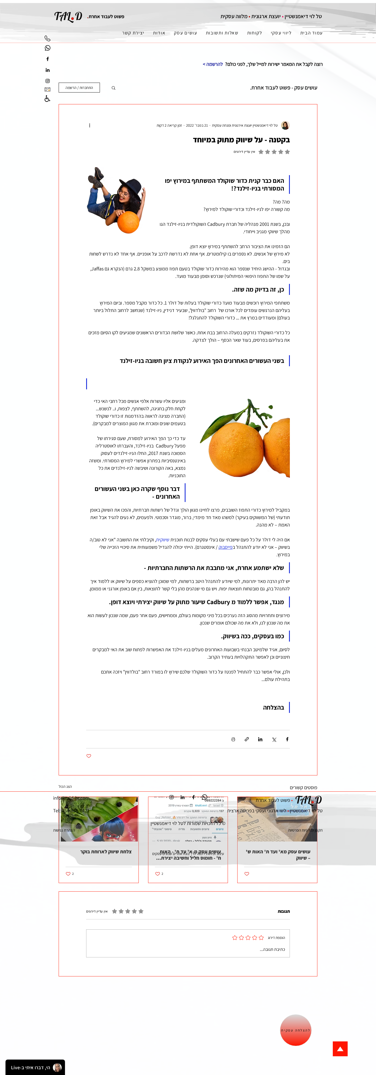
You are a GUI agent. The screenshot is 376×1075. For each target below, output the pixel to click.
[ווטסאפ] (47, 48)
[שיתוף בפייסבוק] (287, 739)
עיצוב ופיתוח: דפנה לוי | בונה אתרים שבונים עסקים (188, 853)
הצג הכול (65, 786)
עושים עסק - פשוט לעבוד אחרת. (283, 87)
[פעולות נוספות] (89, 125)
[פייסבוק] (47, 59)
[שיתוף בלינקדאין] (260, 739)
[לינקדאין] (47, 70)
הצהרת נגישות (64, 830)
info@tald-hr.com (71, 798)
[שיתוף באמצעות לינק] (246, 739)
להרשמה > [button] (213, 64)
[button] (113, 87)
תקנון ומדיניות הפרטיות (305, 830)
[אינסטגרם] (47, 81)
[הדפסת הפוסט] (233, 739)
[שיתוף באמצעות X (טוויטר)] (273, 739)
